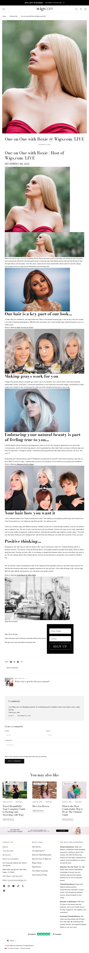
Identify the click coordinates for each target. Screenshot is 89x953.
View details (8, 819)
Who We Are (36, 847)
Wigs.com (13, 945)
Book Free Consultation (11, 859)
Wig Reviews (36, 867)
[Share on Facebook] (11, 662)
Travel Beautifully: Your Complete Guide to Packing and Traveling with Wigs (14, 810)
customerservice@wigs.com (16, 880)
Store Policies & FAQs (39, 875)
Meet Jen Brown (40, 806)
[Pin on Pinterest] (18, 662)
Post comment (14, 761)
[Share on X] (14, 662)
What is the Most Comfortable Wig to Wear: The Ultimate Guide (72, 810)
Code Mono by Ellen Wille (26, 575)
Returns (5, 847)
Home (4, 16)
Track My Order (8, 851)
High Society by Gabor (25, 327)
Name (7, 731)
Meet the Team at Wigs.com (41, 859)
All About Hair (14, 16)
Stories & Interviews (12, 668)
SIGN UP (60, 646)
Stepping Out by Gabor (25, 464)
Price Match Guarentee (40, 871)
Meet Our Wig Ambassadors (41, 855)
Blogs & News (37, 863)
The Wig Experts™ (38, 851)
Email (49, 731)
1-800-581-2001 (17, 876)
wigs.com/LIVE (21, 258)
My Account (7, 855)
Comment (9, 740)
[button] (4, 9)
